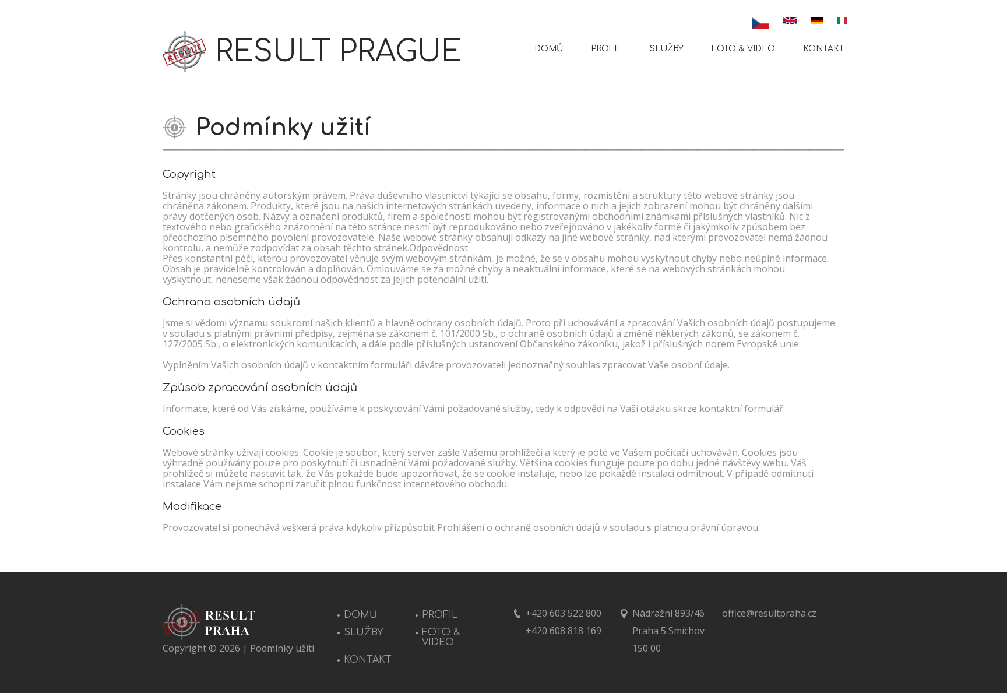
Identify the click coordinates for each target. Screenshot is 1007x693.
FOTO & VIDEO (743, 48)
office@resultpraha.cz (769, 613)
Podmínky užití (282, 648)
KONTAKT (823, 48)
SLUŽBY (667, 48)
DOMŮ (548, 48)
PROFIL (606, 48)
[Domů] (184, 51)
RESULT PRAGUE (338, 51)
